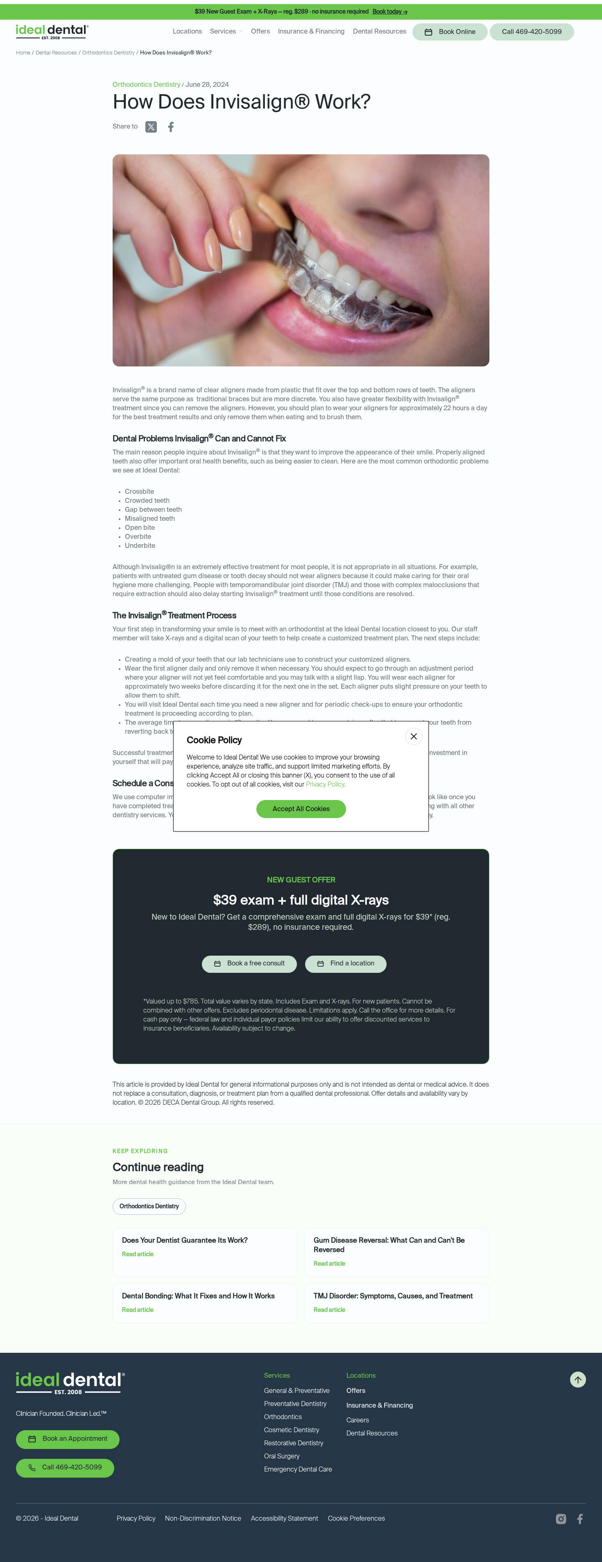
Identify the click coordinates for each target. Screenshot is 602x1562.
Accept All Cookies (301, 809)
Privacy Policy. (325, 785)
